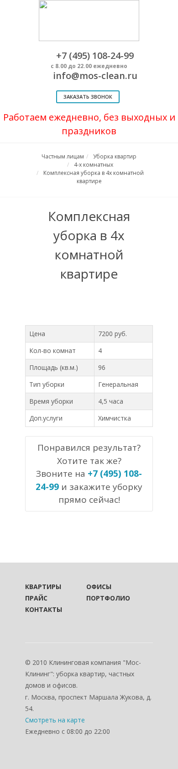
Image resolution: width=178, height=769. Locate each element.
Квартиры (43, 586)
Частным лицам (63, 156)
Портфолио (104, 598)
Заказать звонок (87, 96)
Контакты (43, 609)
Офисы (98, 586)
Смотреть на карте (55, 720)
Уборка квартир (114, 156)
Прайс (36, 598)
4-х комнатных (93, 165)
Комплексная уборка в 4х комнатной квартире (93, 177)
